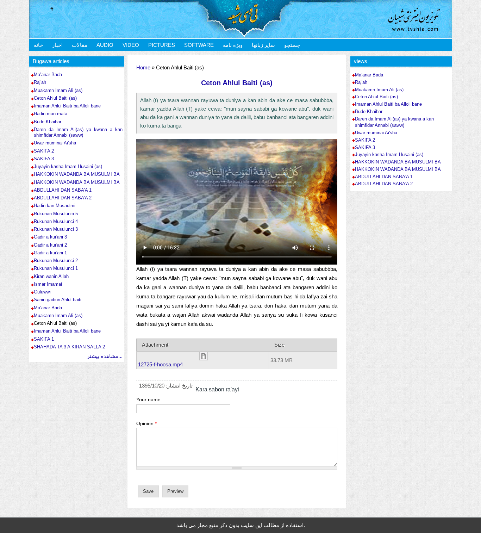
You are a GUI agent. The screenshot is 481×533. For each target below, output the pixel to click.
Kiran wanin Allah (51, 276)
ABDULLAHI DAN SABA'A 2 (63, 197)
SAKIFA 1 (44, 339)
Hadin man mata (50, 113)
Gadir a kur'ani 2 (50, 245)
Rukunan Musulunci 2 (56, 260)
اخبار (57, 45)
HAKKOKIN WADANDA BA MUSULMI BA (77, 174)
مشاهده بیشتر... (105, 356)
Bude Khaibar (47, 121)
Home (143, 67)
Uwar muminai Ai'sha (55, 142)
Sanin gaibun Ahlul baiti (57, 299)
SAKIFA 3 (44, 158)
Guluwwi (42, 292)
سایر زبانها (263, 45)
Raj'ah (40, 82)
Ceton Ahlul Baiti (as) (55, 98)
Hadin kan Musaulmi (54, 205)
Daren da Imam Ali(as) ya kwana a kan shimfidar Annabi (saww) (78, 132)
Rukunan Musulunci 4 (56, 221)
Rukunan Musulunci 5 (56, 213)
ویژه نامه (233, 45)
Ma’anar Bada (48, 74)
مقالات (79, 45)
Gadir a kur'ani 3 (50, 237)
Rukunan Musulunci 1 (56, 268)
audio (104, 45)
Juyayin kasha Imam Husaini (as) (68, 166)
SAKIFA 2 (44, 151)
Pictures (161, 45)
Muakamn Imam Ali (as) (58, 90)
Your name (148, 399)
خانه (38, 45)
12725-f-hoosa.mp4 (160, 364)
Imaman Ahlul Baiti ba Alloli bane (67, 106)
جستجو (292, 45)
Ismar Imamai (48, 284)
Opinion (146, 423)
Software (199, 45)
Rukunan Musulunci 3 (56, 229)
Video (131, 45)
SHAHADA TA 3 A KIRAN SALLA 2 (69, 346)
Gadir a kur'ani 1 (50, 252)
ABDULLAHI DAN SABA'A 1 (63, 190)
